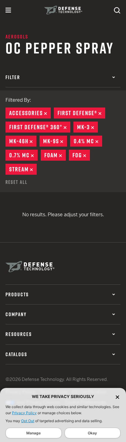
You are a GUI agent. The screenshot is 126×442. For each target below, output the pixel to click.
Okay (92, 433)
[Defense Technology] (63, 10)
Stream (23, 169)
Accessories (30, 113)
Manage (33, 433)
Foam (55, 155)
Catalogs (16, 354)
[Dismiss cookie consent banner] (117, 397)
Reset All (17, 182)
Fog (81, 155)
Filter (13, 77)
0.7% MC (23, 155)
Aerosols (17, 36)
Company (16, 314)
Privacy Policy (24, 413)
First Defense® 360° (39, 127)
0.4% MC (88, 141)
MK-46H (22, 141)
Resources (19, 334)
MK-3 (87, 127)
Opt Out (27, 420)
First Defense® (81, 113)
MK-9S (55, 141)
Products (17, 294)
